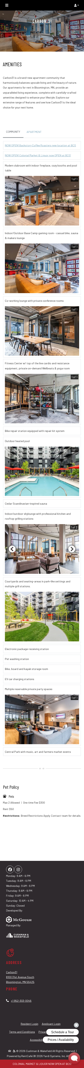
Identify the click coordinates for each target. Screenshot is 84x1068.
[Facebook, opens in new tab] (10, 869)
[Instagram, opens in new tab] (18, 869)
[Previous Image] (12, 549)
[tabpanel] (42, 450)
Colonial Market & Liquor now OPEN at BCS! (42, 1063)
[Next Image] (71, 549)
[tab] (13, 132)
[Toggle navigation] (6, 5)
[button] (76, 5)
